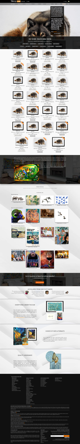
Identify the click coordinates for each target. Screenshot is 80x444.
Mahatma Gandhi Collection (30, 386)
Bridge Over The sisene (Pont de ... (18, 238)
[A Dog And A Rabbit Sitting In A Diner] (18, 256)
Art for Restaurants (43, 383)
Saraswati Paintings (29, 385)
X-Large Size (22, 146)
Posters (42, 3)
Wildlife (55, 188)
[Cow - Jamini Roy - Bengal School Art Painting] (47, 232)
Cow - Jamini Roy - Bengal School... (47, 237)
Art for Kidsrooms (43, 381)
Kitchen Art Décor (48, 188)
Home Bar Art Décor (34, 188)
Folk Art (13, 385)
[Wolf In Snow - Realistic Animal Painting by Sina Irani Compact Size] (62, 53)
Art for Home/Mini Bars (44, 382)
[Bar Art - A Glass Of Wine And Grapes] (47, 259)
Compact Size (62, 58)
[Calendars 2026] (16, 412)
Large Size (32, 71)
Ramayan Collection (29, 397)
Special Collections (20, 3)
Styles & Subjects (13, 3)
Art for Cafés (42, 385)
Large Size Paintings (48, 3)
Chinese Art (27, 390)
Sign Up (24, 1)
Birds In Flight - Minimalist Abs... (47, 205)
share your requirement (20, 317)
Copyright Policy (43, 436)
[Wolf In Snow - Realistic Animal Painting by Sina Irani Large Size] (32, 67)
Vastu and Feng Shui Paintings (30, 403)
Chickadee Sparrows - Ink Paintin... (62, 223)
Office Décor (56, 379)
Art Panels (27, 379)
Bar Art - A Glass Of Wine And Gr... (47, 269)
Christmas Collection (29, 396)
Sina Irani (55, 31)
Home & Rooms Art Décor (29, 3)
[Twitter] (65, 437)
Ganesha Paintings (28, 383)
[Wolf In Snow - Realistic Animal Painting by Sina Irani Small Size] (18, 53)
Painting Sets (28, 398)
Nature (53, 188)
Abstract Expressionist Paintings (16, 390)
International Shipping (43, 438)
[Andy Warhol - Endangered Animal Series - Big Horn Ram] (18, 216)
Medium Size (18, 71)
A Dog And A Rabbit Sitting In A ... (18, 261)
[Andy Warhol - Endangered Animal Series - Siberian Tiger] (33, 215)
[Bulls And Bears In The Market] (47, 213)
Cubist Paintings (14, 379)
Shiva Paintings (28, 381)
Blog (54, 3)
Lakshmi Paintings (28, 384)
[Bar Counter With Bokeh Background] (61, 254)
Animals (24, 188)
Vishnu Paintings (28, 382)
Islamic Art (13, 381)
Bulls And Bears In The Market (47, 218)
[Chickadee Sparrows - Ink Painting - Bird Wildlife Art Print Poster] (61, 216)
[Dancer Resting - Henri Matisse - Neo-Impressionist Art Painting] (61, 235)
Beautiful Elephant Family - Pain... (18, 202)
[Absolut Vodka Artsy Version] (33, 259)
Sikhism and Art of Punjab (29, 401)
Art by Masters (36, 3)
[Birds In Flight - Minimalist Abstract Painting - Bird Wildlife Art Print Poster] (47, 200)
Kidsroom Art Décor (41, 188)
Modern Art (13, 384)
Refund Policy (42, 434)
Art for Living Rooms (43, 379)
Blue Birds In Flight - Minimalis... (61, 205)
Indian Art (13, 382)
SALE (68, 3)
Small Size (18, 57)
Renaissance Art (14, 388)
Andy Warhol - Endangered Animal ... (18, 223)
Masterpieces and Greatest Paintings (31, 394)
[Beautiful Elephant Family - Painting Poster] (18, 198)
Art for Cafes (28, 188)
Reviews (42, 433)
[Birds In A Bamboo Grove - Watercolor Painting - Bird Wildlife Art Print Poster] (33, 200)
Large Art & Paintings (29, 399)
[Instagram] (67, 437)
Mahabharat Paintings (29, 393)
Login (22, 1)
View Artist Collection (57, 33)
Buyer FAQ (42, 432)
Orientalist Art (14, 386)
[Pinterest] (68, 437)
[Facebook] (66, 437)
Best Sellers (58, 3)
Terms (41, 435)
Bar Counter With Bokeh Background (62, 258)
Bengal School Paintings (29, 388)
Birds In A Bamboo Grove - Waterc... (33, 205)
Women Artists (28, 392)
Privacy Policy (42, 437)
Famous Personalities (29, 400)
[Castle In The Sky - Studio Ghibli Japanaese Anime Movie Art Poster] (33, 236)
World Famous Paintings (29, 391)
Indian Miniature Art (14, 383)
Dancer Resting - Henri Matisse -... (62, 244)
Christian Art (28, 389)
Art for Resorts (43, 384)
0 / (65, 1)
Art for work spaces (43, 386)
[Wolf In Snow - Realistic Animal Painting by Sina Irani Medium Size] (47, 80)
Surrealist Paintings (14, 389)
